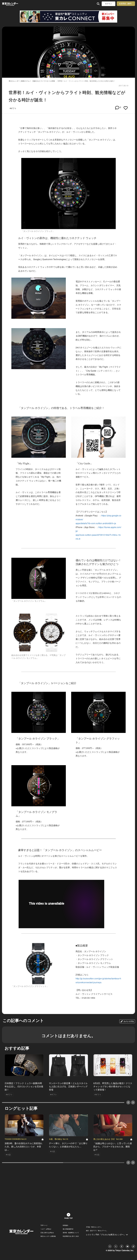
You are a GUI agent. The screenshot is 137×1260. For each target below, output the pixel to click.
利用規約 (65, 1225)
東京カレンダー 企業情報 (48, 1236)
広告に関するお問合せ (47, 1232)
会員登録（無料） (126, 4)
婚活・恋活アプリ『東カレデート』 (96, 1230)
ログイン (108, 4)
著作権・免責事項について (71, 1232)
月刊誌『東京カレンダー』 (94, 1227)
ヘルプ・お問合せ (46, 1229)
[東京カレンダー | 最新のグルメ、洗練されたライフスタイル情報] (14, 4)
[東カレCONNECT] (68, 16)
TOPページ (44, 1225)
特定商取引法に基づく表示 (71, 1236)
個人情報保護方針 (68, 1229)
